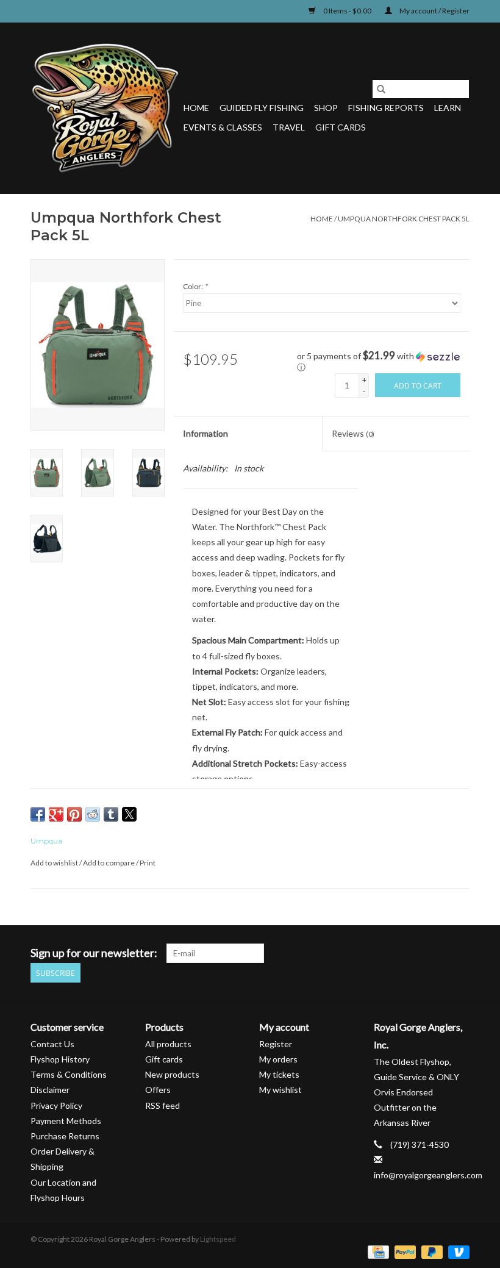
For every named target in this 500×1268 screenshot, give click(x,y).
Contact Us (52, 1044)
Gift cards (340, 127)
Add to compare (109, 862)
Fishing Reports (386, 107)
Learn (447, 107)
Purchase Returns (64, 1136)
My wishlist (280, 1089)
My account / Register (434, 10)
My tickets (279, 1074)
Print (147, 862)
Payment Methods (65, 1121)
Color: (195, 286)
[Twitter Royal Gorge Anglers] (395, 953)
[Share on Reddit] (92, 814)
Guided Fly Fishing (262, 107)
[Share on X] (129, 814)
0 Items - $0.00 (347, 10)
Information (205, 433)
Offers (158, 1089)
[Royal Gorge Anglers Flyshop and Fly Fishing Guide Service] (105, 108)
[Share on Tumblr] (111, 814)
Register (275, 1044)
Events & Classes (223, 127)
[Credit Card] (376, 1251)
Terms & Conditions (68, 1074)
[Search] (381, 89)
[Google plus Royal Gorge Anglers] (417, 953)
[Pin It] (74, 814)
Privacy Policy (56, 1105)
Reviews (353, 433)
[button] (383, 361)
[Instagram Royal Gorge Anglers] (460, 953)
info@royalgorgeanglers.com (428, 1175)
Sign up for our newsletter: (93, 953)
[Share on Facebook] (37, 814)
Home (196, 107)
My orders (278, 1059)
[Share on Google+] (56, 814)
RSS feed (162, 1105)
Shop (326, 107)
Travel (289, 127)
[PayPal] (403, 1251)
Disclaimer (50, 1089)
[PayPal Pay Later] (430, 1251)
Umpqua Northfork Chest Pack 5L (404, 218)
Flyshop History (60, 1059)
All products (168, 1044)
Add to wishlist (54, 862)
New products (172, 1074)
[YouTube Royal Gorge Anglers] (438, 953)
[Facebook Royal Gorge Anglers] (374, 953)
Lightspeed (218, 1239)
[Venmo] (457, 1251)
